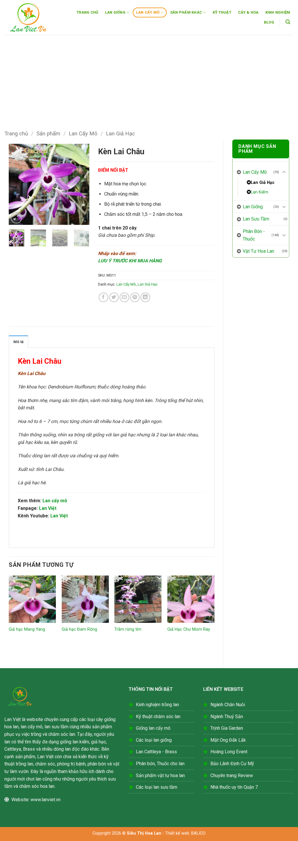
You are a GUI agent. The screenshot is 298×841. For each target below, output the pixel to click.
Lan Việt (47, 508)
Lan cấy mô (54, 500)
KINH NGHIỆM (277, 12)
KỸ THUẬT (222, 12)
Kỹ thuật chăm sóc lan (158, 716)
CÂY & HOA (248, 12)
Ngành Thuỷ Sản (226, 716)
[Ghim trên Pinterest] (135, 297)
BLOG (269, 22)
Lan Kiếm (259, 192)
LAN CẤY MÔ (148, 12)
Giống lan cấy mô (153, 728)
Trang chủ (16, 133)
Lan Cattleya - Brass (156, 751)
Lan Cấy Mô (83, 133)
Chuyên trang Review (231, 775)
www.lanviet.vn (46, 799)
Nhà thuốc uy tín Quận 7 (234, 787)
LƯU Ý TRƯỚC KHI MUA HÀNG (130, 260)
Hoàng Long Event (228, 751)
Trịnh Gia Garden (226, 728)
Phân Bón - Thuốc (254, 235)
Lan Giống (253, 206)
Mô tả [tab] (18, 342)
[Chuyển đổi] (284, 172)
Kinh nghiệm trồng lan (157, 704)
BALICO (198, 833)
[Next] (80, 184)
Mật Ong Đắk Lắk (228, 740)
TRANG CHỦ (87, 12)
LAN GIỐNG (115, 12)
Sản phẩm (48, 133)
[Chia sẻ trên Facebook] (103, 297)
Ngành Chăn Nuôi (227, 704)
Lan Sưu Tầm (256, 219)
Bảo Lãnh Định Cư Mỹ (232, 763)
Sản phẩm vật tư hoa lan (160, 775)
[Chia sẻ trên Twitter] (114, 297)
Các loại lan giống (154, 740)
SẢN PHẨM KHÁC (186, 12)
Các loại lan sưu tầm (156, 787)
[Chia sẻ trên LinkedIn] (145, 297)
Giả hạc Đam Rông (79, 629)
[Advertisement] (149, 78)
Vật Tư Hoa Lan (258, 251)
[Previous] (18, 184)
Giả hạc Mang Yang (27, 629)
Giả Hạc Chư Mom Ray (188, 629)
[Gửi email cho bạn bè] (124, 297)
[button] (288, 22)
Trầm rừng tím (127, 629)
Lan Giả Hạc (120, 133)
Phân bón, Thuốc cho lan (160, 763)
